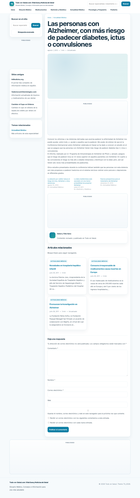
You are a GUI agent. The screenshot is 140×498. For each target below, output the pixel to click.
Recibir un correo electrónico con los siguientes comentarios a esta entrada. (79, 418)
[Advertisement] (26, 54)
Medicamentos (41, 10)
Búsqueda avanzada (26, 32)
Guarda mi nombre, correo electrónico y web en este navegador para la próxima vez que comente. (86, 414)
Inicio (13, 10)
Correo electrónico (56, 390)
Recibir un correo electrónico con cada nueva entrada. (71, 423)
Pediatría (113, 10)
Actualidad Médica (77, 10)
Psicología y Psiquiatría (97, 10)
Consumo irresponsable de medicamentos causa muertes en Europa (105, 268)
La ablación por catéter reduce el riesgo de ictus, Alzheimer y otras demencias (59, 181)
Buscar (126, 4)
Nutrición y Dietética (58, 10)
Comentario (53, 348)
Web (49, 400)
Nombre (51, 380)
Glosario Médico (25, 10)
